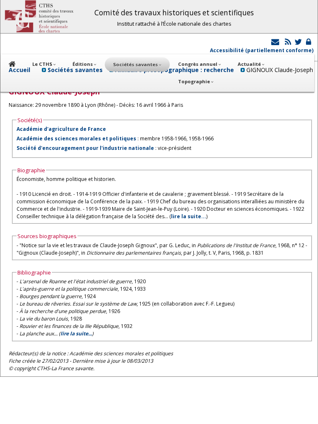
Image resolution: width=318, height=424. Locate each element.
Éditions (83, 64)
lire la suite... (188, 216)
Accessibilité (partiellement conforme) (261, 50)
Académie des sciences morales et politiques (76, 138)
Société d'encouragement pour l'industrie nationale (85, 148)
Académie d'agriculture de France (61, 128)
